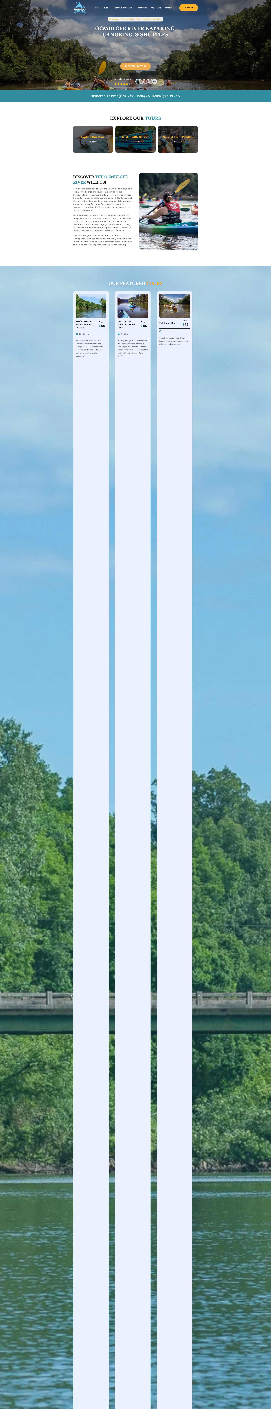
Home (97, 8)
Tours (105, 8)
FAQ (152, 8)
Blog (159, 8)
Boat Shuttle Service (122, 8)
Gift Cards (142, 8)
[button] (71, 995)
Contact (168, 8)
